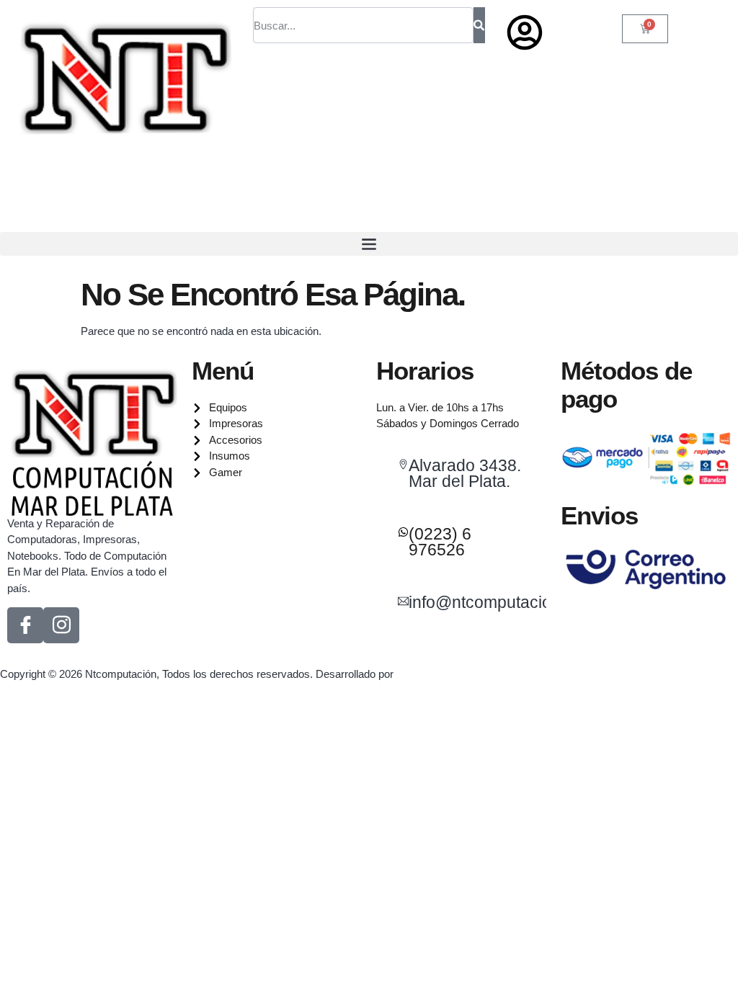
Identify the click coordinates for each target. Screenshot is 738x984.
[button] (369, 244)
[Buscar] (479, 25)
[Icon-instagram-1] (61, 625)
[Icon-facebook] (25, 625)
